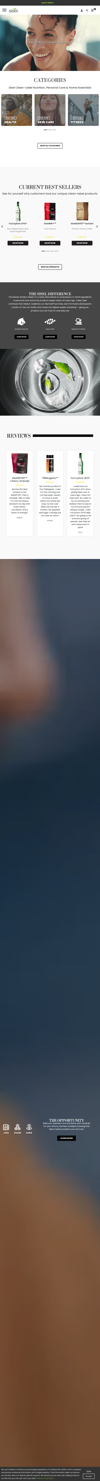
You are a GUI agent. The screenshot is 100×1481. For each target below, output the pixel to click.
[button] (13, 10)
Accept (89, 1476)
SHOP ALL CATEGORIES (50, 145)
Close (88, 1471)
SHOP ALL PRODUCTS (50, 267)
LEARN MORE (21, 337)
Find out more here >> (45, 1478)
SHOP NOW (17, 243)
